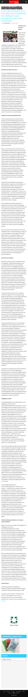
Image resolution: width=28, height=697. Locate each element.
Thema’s (13, 691)
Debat (9, 6)
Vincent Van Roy (7, 23)
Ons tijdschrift (4, 9)
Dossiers (8, 691)
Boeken (14, 6)
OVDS (4, 691)
